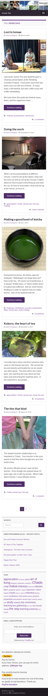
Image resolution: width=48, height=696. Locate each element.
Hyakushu (10, 308)
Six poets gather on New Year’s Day (18, 555)
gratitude (12, 590)
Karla (12, 592)
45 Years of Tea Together (13, 544)
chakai (13, 586)
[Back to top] (42, 690)
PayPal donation (9, 684)
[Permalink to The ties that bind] (24, 432)
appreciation (11, 204)
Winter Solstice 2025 (12, 565)
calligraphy (20, 583)
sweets (17, 602)
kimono (18, 593)
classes (38, 586)
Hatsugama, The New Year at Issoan (18, 550)
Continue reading (14, 108)
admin (8, 35)
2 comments (39, 119)
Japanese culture (33, 590)
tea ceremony (28, 602)
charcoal (31, 587)
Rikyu (6, 310)
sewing (34, 599)
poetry (29, 596)
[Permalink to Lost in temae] (24, 56)
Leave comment (38, 210)
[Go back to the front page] (24, 5)
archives (21, 579)
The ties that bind (15, 408)
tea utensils (37, 606)
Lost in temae (12, 32)
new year (23, 596)
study (20, 310)
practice (28, 308)
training (7, 206)
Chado (19, 204)
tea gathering (19, 605)
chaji (6, 586)
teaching (8, 605)
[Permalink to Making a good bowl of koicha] (24, 249)
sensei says (29, 116)
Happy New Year (10, 560)
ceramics (28, 583)
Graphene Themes (19, 693)
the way (36, 204)
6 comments (39, 314)
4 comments (39, 399)
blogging (14, 583)
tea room (29, 606)
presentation (19, 116)
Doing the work (14, 129)
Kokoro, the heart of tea (19, 323)
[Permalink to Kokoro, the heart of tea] (24, 344)
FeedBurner (29, 640)
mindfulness (19, 308)
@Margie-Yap (16, 666)
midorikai (29, 592)
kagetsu (6, 593)
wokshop (33, 609)
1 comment (39, 496)
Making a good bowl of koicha (23, 219)
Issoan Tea (6, 13)
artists (27, 579)
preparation (37, 308)
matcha (22, 593)
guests (18, 590)
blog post (14, 35)
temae (6, 609)
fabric (6, 590)
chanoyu (10, 116)
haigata (23, 590)
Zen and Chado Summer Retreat (16, 539)
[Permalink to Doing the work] (24, 153)
